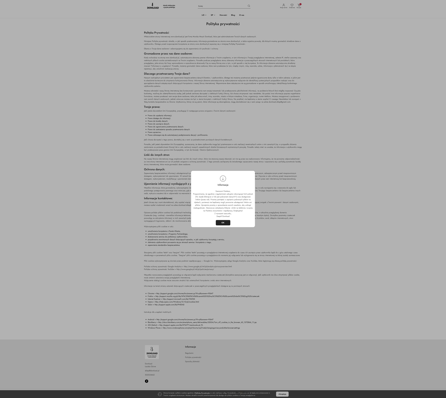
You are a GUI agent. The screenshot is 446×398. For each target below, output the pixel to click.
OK (223, 222)
